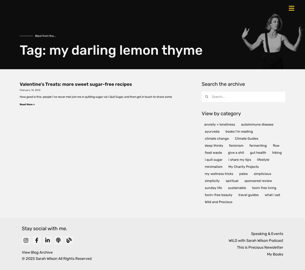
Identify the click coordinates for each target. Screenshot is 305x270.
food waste (213, 153)
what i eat (272, 195)
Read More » (27, 104)
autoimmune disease (257, 124)
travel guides (248, 195)
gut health (258, 153)
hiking (277, 153)
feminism (236, 146)
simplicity (212, 181)
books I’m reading (239, 131)
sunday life (213, 188)
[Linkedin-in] (47, 240)
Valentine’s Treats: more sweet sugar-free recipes (76, 84)
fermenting (258, 146)
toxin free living (264, 188)
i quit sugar (213, 160)
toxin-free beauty (218, 195)
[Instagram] (26, 240)
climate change (217, 138)
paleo (243, 174)
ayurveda (212, 131)
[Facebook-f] (37, 240)
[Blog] (69, 240)
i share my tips (239, 160)
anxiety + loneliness (219, 124)
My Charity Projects (243, 167)
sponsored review (258, 181)
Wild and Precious (218, 202)
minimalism (213, 167)
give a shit (236, 153)
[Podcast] (58, 240)
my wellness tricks (219, 174)
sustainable (237, 188)
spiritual (232, 181)
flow (276, 146)
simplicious (262, 174)
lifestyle (263, 160)
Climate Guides (246, 138)
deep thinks (214, 146)
